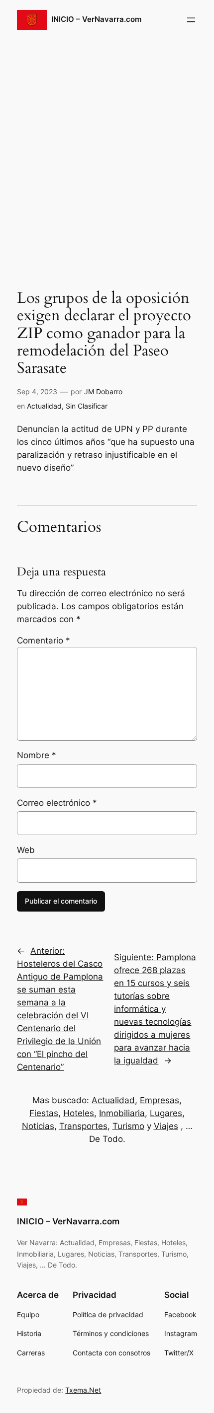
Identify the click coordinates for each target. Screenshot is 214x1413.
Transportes (83, 1126)
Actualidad (44, 406)
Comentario (43, 640)
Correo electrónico (57, 803)
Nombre (36, 755)
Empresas (159, 1100)
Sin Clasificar (86, 406)
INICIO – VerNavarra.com (96, 19)
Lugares (166, 1113)
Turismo (128, 1126)
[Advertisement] (107, 156)
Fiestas (43, 1113)
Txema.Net (83, 1390)
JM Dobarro (103, 391)
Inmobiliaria (122, 1113)
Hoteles (78, 1113)
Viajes (166, 1126)
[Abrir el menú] (191, 20)
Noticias (38, 1126)
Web (26, 850)
